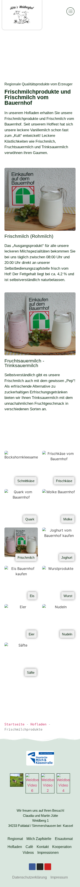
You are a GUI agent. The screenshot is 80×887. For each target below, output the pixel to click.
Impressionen (48, 852)
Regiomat (15, 839)
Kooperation (62, 847)
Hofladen (38, 724)
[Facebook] (32, 866)
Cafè (29, 847)
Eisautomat (64, 839)
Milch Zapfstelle (38, 839)
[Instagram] (40, 866)
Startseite (14, 724)
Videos (28, 852)
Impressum (59, 877)
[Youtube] (47, 866)
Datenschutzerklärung (29, 877)
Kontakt (43, 847)
